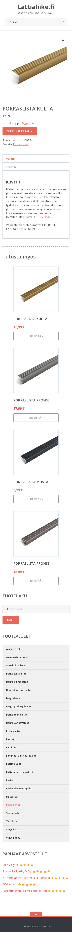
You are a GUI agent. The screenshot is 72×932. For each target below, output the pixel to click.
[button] (63, 39)
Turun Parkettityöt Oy (17, 871)
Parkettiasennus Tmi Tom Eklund (25, 891)
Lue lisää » (46, 217)
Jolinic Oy (9, 865)
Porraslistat (20, 144)
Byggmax (28, 123)
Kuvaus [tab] (10, 159)
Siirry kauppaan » (19, 131)
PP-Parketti (10, 884)
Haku (11, 620)
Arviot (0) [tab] (11, 167)
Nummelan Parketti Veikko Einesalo (26, 878)
